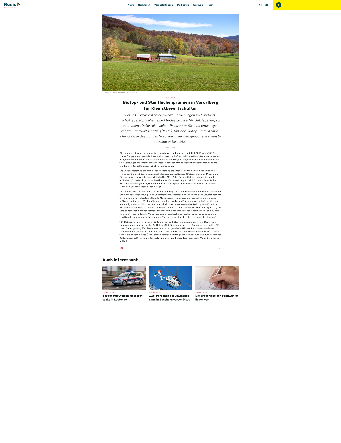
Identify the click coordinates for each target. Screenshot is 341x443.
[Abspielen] (278, 5)
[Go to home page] (12, 5)
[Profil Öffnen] (266, 5)
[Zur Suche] (260, 5)
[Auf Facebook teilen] (127, 248)
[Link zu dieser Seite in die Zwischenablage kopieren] (219, 248)
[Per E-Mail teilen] (121, 248)
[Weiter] (236, 259)
